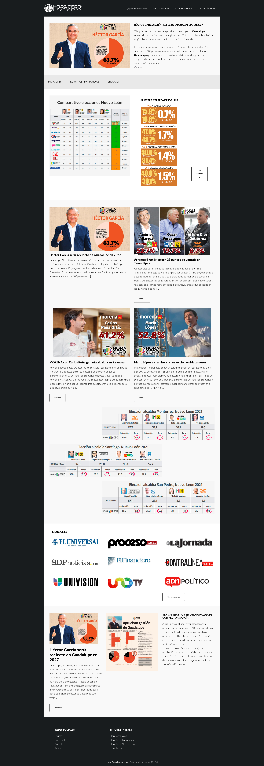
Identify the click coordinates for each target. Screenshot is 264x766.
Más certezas (199, 173)
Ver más (138, 67)
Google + (60, 747)
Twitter (59, 735)
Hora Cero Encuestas (66, 8)
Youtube (59, 743)
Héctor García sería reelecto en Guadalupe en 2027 (85, 255)
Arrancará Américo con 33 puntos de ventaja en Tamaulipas (167, 261)
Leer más (58, 707)
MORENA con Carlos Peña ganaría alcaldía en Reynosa (87, 362)
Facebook (60, 739)
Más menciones (173, 597)
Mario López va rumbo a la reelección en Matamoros (170, 362)
